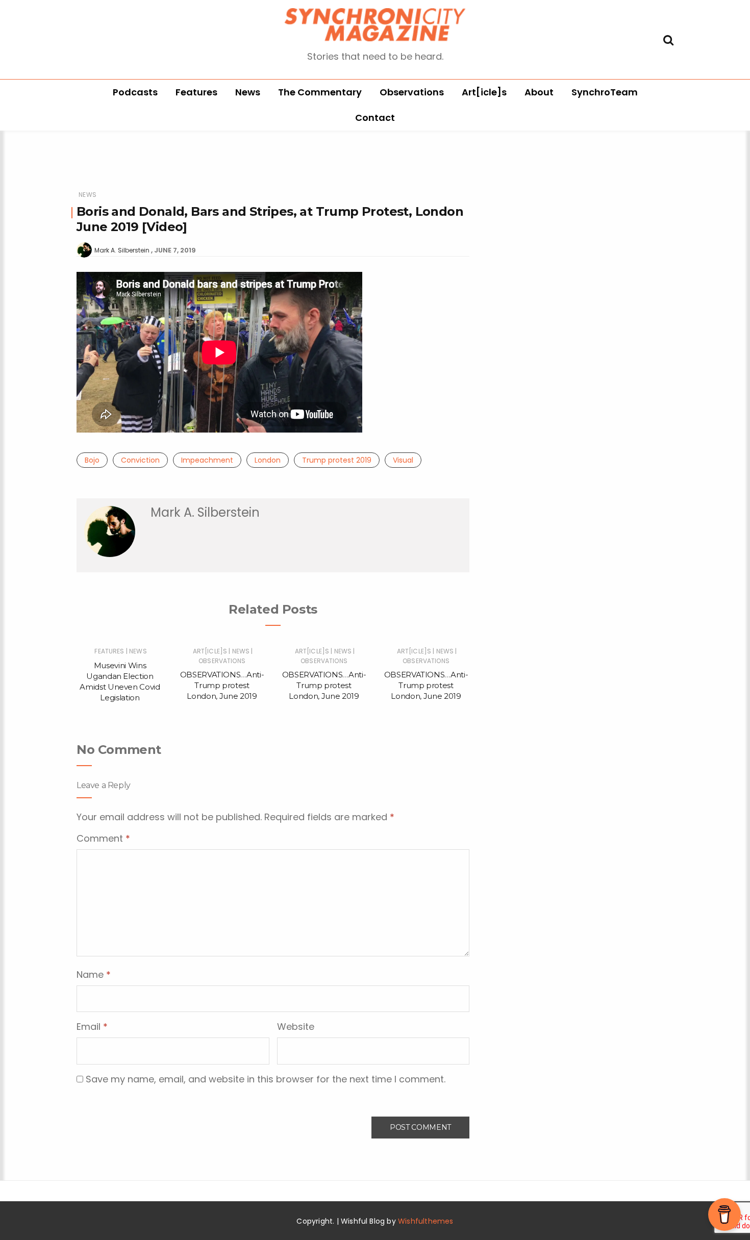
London (268, 460)
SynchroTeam (604, 92)
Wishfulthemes (426, 1221)
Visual (403, 460)
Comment (103, 838)
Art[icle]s (484, 92)
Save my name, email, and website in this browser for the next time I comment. (265, 1079)
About (539, 92)
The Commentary (320, 92)
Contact (375, 117)
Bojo (92, 460)
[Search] (668, 39)
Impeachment (207, 460)
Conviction (140, 460)
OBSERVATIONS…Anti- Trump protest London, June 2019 (222, 685)
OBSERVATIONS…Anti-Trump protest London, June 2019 (426, 685)
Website (295, 1026)
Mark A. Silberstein (121, 250)
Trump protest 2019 (336, 460)
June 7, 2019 (175, 250)
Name (94, 974)
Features (196, 92)
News (247, 92)
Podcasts (135, 92)
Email (92, 1026)
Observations (412, 92)
